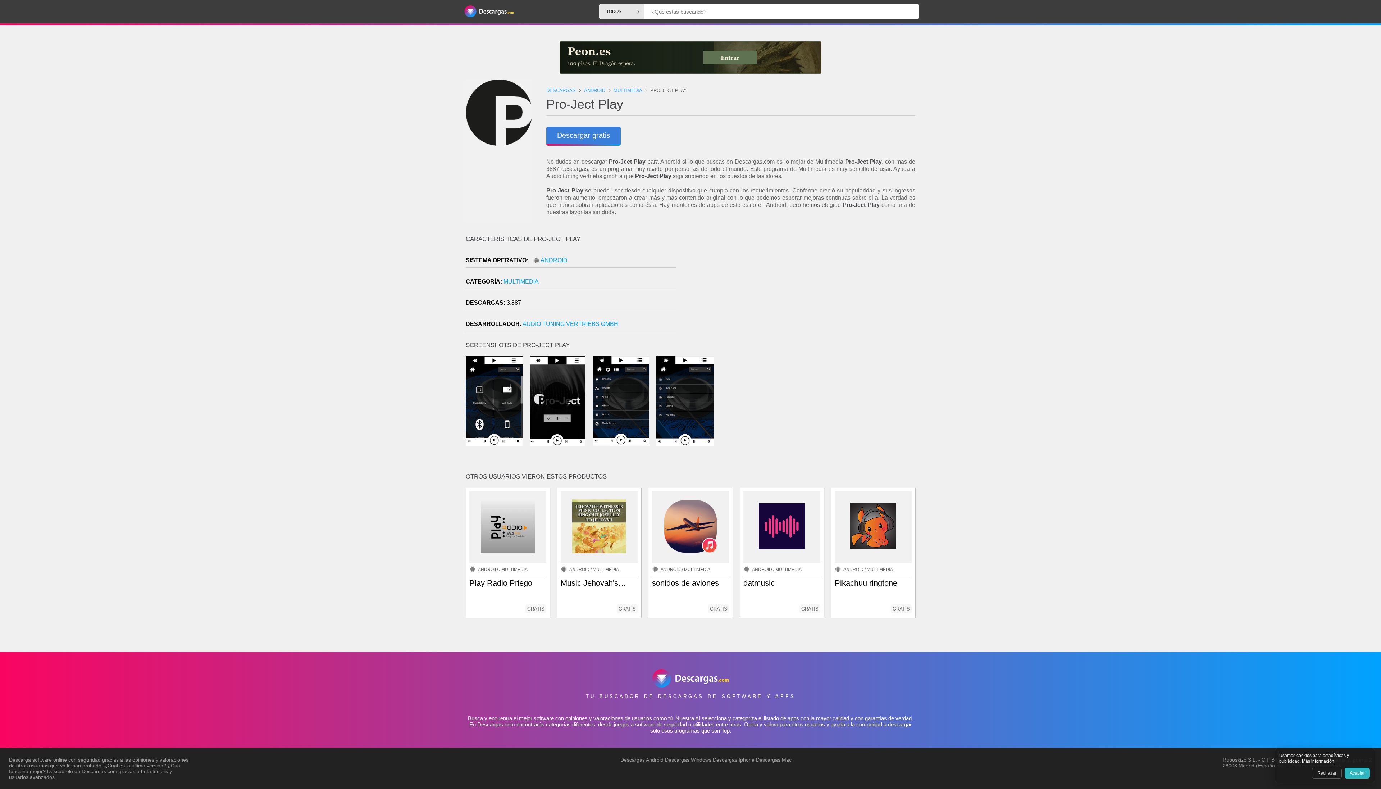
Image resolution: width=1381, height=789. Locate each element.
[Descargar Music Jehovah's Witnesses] (599, 527)
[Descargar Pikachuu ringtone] (873, 527)
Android (554, 260)
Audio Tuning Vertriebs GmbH (570, 324)
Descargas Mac (774, 760)
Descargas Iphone (734, 760)
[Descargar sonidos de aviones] (690, 527)
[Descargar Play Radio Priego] (507, 527)
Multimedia (521, 281)
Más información (1318, 761)
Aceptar (1357, 773)
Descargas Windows (688, 760)
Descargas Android (642, 760)
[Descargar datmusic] (781, 527)
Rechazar (1326, 773)
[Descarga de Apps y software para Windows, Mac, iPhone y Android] (489, 12)
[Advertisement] (802, 296)
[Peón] (690, 57)
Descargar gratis (583, 135)
